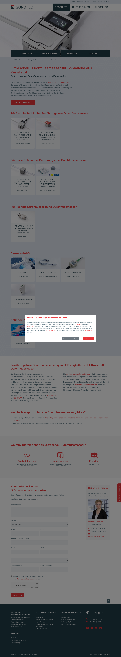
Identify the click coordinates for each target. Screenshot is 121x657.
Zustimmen (88, 339)
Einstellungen (88, 330)
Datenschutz (78, 324)
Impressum (30, 326)
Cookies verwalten (70, 339)
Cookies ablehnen (51, 330)
